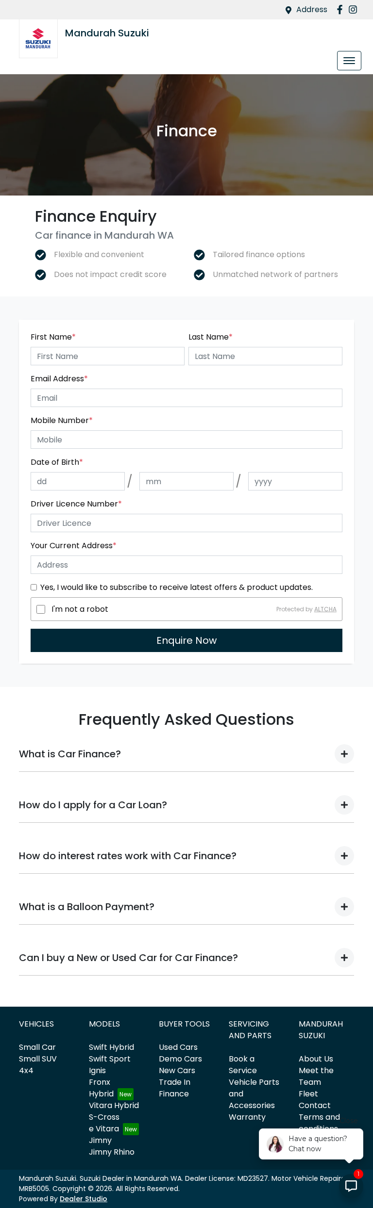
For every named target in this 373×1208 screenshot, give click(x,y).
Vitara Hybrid (114, 1105)
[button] (349, 60)
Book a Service (243, 1064)
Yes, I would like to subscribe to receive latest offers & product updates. (176, 587)
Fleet (308, 1093)
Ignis (97, 1070)
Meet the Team (316, 1076)
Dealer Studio (83, 1199)
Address (311, 9)
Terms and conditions (319, 1122)
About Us (316, 1058)
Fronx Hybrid (101, 1088)
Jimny (100, 1140)
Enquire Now (186, 640)
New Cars (177, 1070)
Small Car (37, 1047)
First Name (53, 337)
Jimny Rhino (112, 1152)
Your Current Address (74, 545)
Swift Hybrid (111, 1047)
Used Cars (178, 1047)
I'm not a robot (79, 609)
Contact (315, 1105)
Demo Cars (180, 1058)
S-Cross (104, 1117)
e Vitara (104, 1128)
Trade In (174, 1082)
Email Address (59, 378)
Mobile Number (62, 420)
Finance (174, 1093)
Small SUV (38, 1058)
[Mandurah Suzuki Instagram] (354, 9)
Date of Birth (57, 462)
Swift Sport (110, 1058)
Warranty (247, 1117)
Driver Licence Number (76, 503)
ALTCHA (325, 609)
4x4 (26, 1070)
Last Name (210, 337)
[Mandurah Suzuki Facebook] (341, 9)
